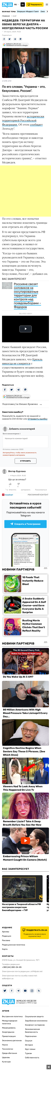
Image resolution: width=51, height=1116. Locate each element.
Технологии (7, 1049)
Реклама (6, 940)
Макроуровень (9, 1028)
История (29, 1045)
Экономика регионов (12, 1040)
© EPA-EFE (6, 81)
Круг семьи (30, 1049)
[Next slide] (47, 11)
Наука (5, 1045)
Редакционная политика (13, 945)
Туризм (28, 1053)
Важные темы (9, 12)
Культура (6, 1062)
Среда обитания (9, 1053)
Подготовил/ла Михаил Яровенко (20, 404)
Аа (23, 4)
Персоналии (31, 1036)
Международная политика (9, 1022)
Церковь (6, 1057)
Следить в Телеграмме (27, 524)
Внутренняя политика (12, 1016)
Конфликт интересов (35, 1025)
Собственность (32, 1057)
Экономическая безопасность (32, 1030)
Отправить (25, 461)
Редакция (6, 936)
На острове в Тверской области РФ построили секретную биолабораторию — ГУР (21, 907)
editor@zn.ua (7, 978)
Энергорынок (8, 1032)
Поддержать (36, 4)
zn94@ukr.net (36, 971)
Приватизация (9, 1036)
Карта (4, 949)
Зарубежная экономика (36, 1021)
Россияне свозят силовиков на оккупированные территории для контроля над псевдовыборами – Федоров (27, 295)
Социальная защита (34, 1016)
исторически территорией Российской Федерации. (23, 120)
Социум (28, 1041)
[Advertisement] (25, 191)
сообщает (36, 124)
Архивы (5, 932)
